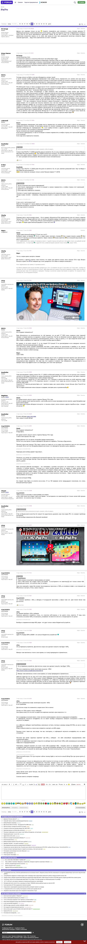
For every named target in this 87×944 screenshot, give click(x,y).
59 (29, 24)
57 (24, 24)
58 (27, 24)
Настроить (67, 942)
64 (41, 24)
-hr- (64, 784)
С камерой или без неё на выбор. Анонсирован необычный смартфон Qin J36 (22, 888)
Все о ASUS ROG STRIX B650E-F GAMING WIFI (15, 859)
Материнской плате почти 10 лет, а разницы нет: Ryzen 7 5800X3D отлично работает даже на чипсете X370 (29, 883)
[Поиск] (74, 2)
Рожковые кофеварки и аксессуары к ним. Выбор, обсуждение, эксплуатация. (23, 832)
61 (34, 24)
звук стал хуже (31, 416)
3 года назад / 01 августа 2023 (25, 28)
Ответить (83, 28)
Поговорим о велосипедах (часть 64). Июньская (15, 851)
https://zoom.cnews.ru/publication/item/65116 (29, 670)
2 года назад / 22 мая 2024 (24, 490)
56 (22, 24)
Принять (59, 942)
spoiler (31, 784)
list (49, 784)
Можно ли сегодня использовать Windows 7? (14, 837)
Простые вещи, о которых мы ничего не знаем (15, 826)
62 (36, 24)
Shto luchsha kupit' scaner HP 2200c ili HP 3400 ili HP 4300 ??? (18, 909)
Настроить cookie (18, 937)
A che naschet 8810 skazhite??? (11, 903)
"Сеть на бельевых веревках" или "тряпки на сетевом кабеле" (19, 899)
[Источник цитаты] (17, 147)
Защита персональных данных (31, 937)
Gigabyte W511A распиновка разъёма (14, 867)
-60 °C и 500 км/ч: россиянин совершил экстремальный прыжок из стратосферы (23, 881)
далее (49, 24)
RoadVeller (21, 605)
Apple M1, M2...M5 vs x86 (9, 836)
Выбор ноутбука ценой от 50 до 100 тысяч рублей (15, 841)
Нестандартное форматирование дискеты (14, 907)
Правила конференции (17, 936)
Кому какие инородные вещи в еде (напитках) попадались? (18, 901)
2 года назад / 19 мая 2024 (24, 414)
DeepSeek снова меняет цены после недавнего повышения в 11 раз (20, 890)
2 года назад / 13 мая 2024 (24, 328)
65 (44, 24)
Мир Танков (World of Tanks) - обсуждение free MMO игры (17, 824)
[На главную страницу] (7, 2)
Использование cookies (7, 937)
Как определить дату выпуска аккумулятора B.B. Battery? (17, 845)
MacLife (2, 7)
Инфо (78, 28)
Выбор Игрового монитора (10, 822)
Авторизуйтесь (6, 807)
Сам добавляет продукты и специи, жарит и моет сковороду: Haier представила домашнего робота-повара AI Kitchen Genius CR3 (35, 875)
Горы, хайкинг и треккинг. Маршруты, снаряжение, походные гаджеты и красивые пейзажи (27, 861)
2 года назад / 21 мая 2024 (24, 426)
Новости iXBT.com (6, 870)
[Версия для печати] (80, 24)
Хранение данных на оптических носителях (14, 830)
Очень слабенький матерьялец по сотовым (14, 897)
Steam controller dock (10, 865)
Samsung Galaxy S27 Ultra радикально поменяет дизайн (17, 885)
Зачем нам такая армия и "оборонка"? (13, 895)
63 (39, 24)
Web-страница (4, 406)
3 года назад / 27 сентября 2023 (25, 74)
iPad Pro (4, 9)
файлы (74, 784)
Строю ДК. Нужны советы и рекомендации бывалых (16, 821)
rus (66, 784)
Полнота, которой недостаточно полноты (15, 863)
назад (9, 24)
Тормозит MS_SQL (8, 911)
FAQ (28, 936)
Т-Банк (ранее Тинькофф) (10, 854)
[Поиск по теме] (82, 24)
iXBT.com (4, 939)
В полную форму (80, 807)
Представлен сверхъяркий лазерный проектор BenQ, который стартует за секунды (24, 887)
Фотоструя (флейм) (8, 852)
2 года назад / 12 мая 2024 (24, 215)
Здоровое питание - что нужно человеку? (14, 843)
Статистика (33, 936)
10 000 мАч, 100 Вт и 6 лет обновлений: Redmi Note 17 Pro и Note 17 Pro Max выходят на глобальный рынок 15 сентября (32, 879)
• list (47, 784)
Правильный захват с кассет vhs (11, 834)
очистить (78, 784)
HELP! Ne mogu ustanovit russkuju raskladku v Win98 (16, 905)
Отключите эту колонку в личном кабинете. (12, 915)
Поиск (25, 936)
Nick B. (20, 160)
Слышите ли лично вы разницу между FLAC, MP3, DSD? (17, 828)
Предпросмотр (24, 807)
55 (20, 24)
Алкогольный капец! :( (9, 839)
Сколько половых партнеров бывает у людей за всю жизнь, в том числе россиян (23, 849)
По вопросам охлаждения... (10, 912)
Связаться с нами (6, 936)
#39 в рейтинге (11, 147)
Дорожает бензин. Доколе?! (10, 819)
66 (46, 24)
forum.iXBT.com (34, 939)
